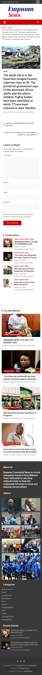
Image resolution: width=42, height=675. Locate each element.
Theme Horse (24, 668)
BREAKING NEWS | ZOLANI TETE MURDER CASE (26, 243)
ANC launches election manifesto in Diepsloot (24, 270)
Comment (7, 156)
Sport (4, 611)
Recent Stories (10, 625)
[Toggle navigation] (5, 22)
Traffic (4, 614)
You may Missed (11, 310)
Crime (16, 239)
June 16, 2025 (8, 112)
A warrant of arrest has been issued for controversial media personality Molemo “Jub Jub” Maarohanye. (19, 452)
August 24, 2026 (20, 247)
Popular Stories (7, 607)
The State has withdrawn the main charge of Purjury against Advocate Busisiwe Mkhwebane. (26, 258)
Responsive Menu (38, 2)
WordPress (28, 671)
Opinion (4, 604)
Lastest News (12, 235)
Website (6, 202)
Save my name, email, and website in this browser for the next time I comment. (18, 215)
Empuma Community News (24, 112)
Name (6, 182)
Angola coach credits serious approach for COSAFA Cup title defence (20, 133)
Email (6, 192)
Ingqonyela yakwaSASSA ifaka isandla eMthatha (19, 124)
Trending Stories (8, 617)
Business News (7, 589)
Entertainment (7, 595)
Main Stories (24, 239)
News (5, 71)
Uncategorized (7, 620)
